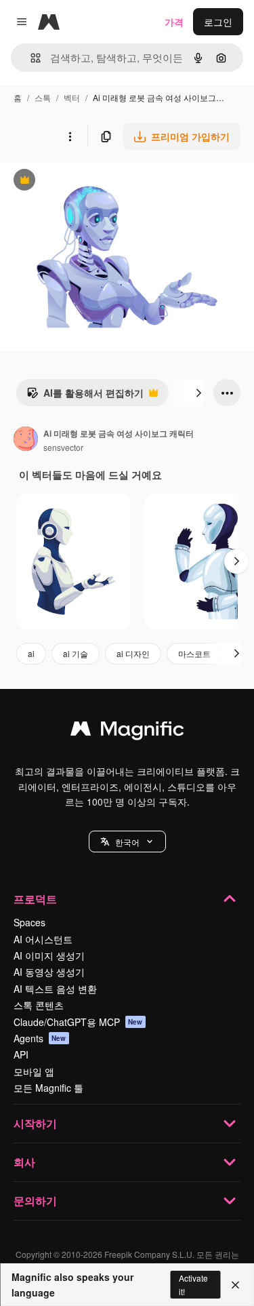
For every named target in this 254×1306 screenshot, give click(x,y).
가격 (174, 21)
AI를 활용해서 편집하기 (85, 396)
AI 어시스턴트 (43, 939)
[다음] (198, 392)
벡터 (72, 97)
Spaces (29, 922)
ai (31, 653)
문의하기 (35, 1200)
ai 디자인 (133, 653)
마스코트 (194, 653)
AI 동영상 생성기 (49, 971)
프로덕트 (35, 899)
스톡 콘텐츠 (39, 1005)
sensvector (63, 447)
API (21, 1054)
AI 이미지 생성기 (49, 955)
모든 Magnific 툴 (48, 1087)
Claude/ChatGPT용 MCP (78, 1022)
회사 (24, 1162)
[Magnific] (127, 731)
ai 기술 (75, 653)
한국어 (127, 842)
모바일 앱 (34, 1071)
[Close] (235, 1285)
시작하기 (35, 1123)
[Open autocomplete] (30, 58)
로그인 (218, 21)
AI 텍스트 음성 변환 (55, 988)
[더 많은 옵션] (69, 136)
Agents (40, 1038)
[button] (127, 841)
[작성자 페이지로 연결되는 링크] (26, 440)
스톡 (43, 97)
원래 (78, 181)
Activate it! (193, 1284)
